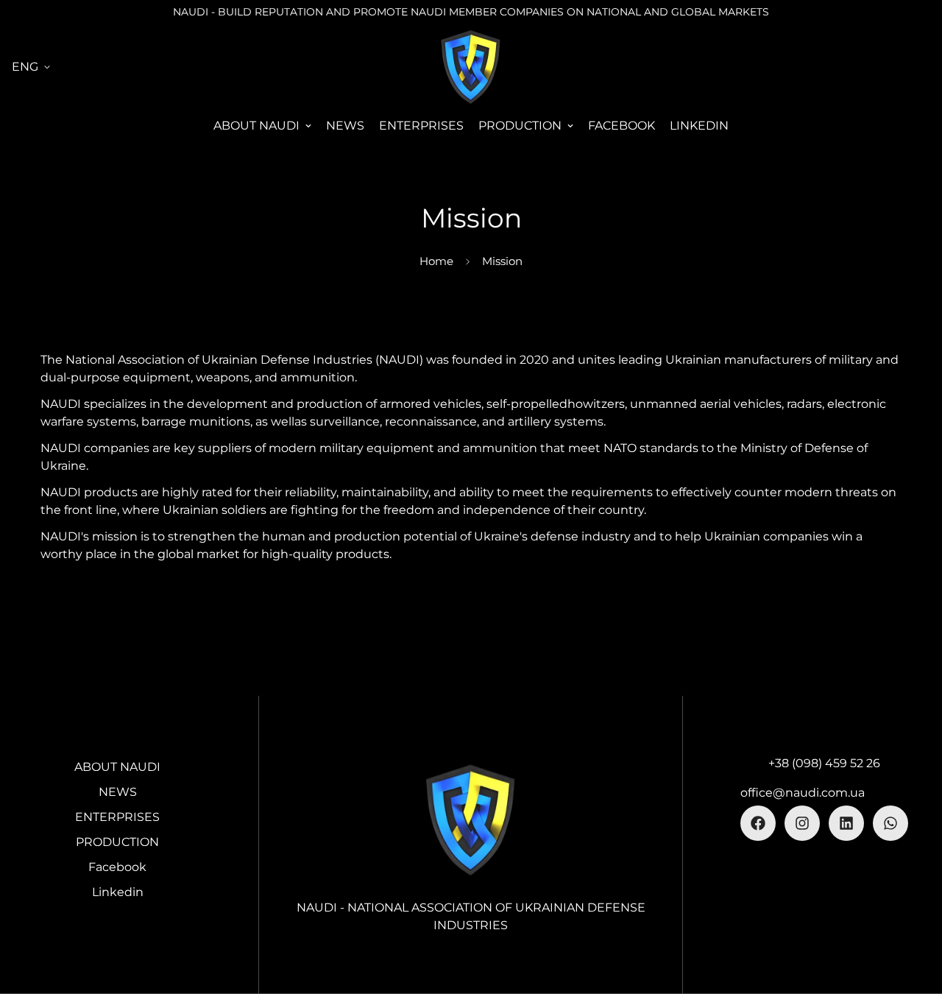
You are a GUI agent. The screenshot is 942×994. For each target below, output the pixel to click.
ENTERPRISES (421, 126)
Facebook (621, 126)
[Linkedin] (846, 823)
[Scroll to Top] (913, 914)
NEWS (345, 126)
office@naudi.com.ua (802, 793)
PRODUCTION (520, 126)
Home (436, 261)
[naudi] (471, 67)
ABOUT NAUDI (256, 126)
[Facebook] (758, 823)
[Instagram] (802, 823)
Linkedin (699, 126)
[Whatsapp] (890, 823)
